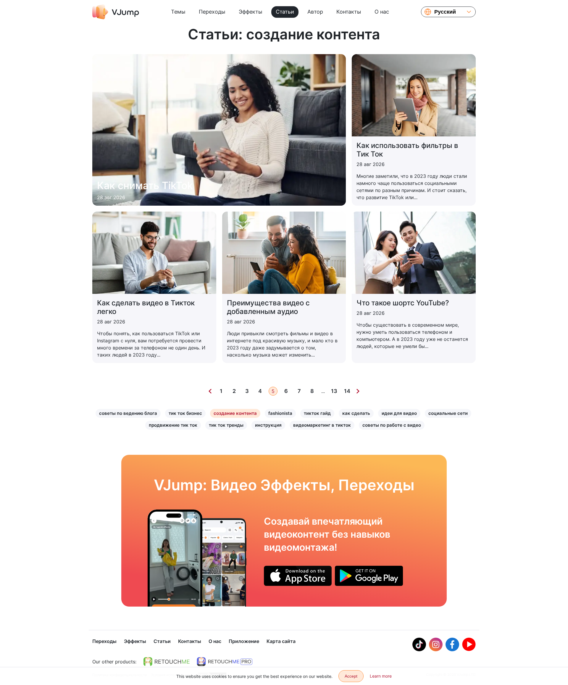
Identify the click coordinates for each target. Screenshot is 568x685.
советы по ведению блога (128, 413)
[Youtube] (469, 644)
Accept (351, 676)
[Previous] (210, 391)
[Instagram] (436, 644)
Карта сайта (281, 641)
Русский (445, 12)
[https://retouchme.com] (166, 661)
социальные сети (448, 413)
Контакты (348, 12)
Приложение (244, 641)
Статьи (285, 12)
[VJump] (115, 11)
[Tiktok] (419, 644)
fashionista (280, 413)
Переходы (212, 12)
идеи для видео (399, 413)
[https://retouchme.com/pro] (224, 661)
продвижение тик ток (173, 425)
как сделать (356, 413)
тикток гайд (317, 413)
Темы (178, 12)
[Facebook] (452, 644)
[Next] (358, 391)
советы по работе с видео (391, 425)
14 (347, 391)
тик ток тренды (226, 425)
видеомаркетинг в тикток (322, 425)
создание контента (235, 413)
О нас (382, 12)
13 (334, 391)
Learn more (381, 675)
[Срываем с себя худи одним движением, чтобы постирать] (175, 558)
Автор (315, 12)
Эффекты (250, 12)
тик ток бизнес (185, 413)
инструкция (268, 425)
